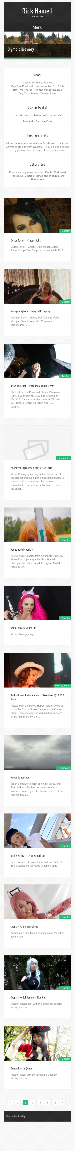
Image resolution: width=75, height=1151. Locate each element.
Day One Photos (21, 86)
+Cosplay (65, 231)
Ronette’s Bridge (21, 45)
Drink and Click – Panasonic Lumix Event (33, 386)
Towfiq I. (22, 1116)
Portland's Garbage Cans (37, 121)
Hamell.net (37, 179)
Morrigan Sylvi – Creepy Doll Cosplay (30, 311)
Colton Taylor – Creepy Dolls (26, 240)
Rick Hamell (37, 11)
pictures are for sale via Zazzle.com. (35, 143)
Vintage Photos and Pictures (42, 175)
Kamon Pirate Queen (21, 1068)
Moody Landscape (20, 777)
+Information (63, 458)
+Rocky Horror (62, 685)
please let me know (53, 150)
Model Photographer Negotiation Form (31, 468)
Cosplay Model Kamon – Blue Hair (29, 997)
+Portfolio (65, 376)
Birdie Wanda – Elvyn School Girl (28, 856)
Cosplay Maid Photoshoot (24, 926)
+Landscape (63, 768)
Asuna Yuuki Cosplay (22, 549)
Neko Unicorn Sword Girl (24, 628)
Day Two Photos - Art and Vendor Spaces (37, 89)
